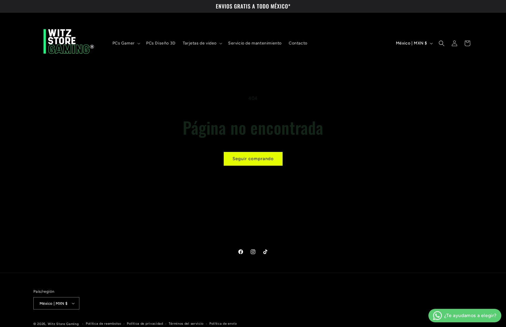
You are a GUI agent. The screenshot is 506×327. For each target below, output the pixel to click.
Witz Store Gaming (63, 324)
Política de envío (223, 324)
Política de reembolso (103, 324)
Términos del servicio (186, 324)
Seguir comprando (253, 158)
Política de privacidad (145, 324)
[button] (126, 43)
